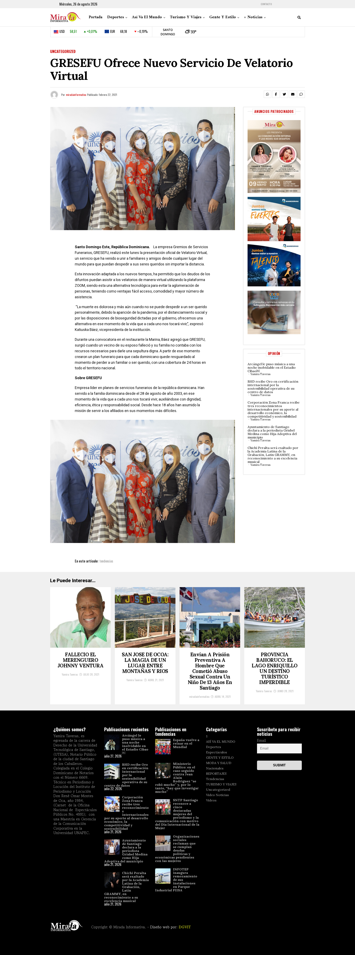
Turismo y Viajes (185, 17)
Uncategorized (218, 789)
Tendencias (215, 779)
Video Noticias (217, 795)
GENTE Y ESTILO (220, 757)
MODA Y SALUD (218, 763)
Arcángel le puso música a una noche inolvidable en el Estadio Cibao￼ (272, 367)
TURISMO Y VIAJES (221, 784)
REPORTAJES (216, 773)
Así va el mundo (147, 17)
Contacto (266, 4)
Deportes (115, 17)
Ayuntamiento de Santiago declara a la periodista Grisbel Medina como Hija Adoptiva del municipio (272, 432)
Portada (95, 17)
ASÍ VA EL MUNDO (220, 741)
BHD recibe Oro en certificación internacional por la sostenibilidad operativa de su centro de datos (273, 386)
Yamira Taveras (260, 374)
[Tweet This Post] (284, 94)
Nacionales (215, 768)
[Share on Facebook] (276, 94)
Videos (211, 800)
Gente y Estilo (222, 17)
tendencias (106, 561)
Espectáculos (216, 752)
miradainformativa (76, 94)
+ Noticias (253, 17)
